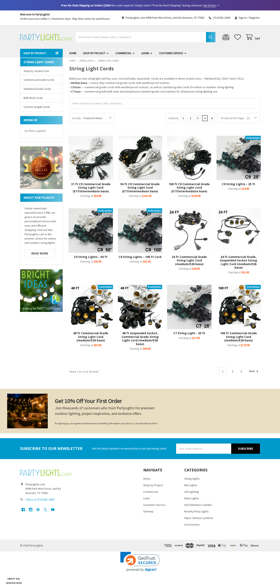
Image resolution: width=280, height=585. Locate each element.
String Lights (192, 478)
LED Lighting (191, 492)
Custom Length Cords (37, 107)
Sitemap (148, 511)
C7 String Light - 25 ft (189, 333)
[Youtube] (53, 509)
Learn (145, 53)
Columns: (173, 118)
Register (254, 17)
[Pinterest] (38, 509)
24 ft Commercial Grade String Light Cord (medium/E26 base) (189, 260)
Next (252, 371)
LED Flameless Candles (198, 505)
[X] (45, 509)
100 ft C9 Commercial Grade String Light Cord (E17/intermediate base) (189, 187)
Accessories (192, 524)
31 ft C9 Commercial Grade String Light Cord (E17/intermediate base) (90, 187)
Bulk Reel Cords (33, 98)
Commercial (123, 53)
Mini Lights (190, 485)
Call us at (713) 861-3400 (39, 499)
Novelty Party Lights (196, 511)
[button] (140, 561)
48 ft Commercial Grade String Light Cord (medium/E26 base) (90, 336)
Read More (39, 253)
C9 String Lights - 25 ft (238, 184)
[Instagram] (30, 509)
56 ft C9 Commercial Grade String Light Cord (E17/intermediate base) (140, 187)
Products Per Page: (233, 118)
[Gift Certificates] (226, 37)
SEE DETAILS (209, 5)
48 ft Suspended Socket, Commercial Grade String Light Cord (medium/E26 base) (140, 338)
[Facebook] (23, 509)
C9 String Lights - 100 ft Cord (140, 257)
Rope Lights (191, 498)
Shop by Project (94, 53)
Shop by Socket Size (36, 71)
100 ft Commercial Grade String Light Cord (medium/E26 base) (238, 336)
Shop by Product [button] (34, 53)
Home (72, 53)
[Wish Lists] (238, 37)
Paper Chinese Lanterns (198, 518)
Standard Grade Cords (37, 89)
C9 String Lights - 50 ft (90, 257)
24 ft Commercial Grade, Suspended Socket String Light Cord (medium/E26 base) (238, 262)
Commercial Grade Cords (39, 80)
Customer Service (171, 53)
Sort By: (76, 118)
